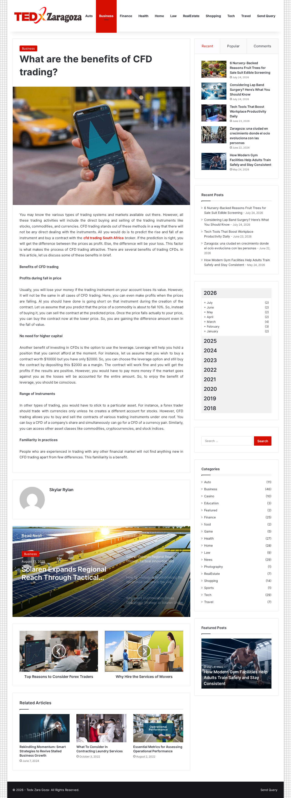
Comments (262, 46)
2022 (210, 370)
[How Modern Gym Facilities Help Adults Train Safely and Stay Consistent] (213, 161)
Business (106, 16)
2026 (210, 293)
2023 (210, 360)
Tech (231, 16)
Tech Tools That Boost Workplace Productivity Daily (248, 111)
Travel (246, 16)
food (207, 524)
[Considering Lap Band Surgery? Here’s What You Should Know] (213, 91)
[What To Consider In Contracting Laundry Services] (101, 728)
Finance (126, 16)
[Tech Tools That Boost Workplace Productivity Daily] (213, 112)
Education (211, 503)
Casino (209, 496)
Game (208, 531)
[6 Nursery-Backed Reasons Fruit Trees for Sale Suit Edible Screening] (213, 69)
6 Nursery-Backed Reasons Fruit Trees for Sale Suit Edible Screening (250, 67)
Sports (209, 588)
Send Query (266, 16)
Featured (210, 510)
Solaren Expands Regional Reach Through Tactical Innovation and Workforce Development (64, 573)
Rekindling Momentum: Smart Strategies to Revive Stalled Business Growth (43, 751)
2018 (210, 408)
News (208, 559)
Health (143, 16)
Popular (233, 46)
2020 (210, 389)
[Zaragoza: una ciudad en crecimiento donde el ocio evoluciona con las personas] (213, 134)
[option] (101, 571)
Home (159, 16)
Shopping (213, 16)
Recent (207, 46)
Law (173, 16)
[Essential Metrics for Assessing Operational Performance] (158, 728)
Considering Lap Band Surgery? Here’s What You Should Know (250, 89)
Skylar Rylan (61, 489)
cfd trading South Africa (103, 238)
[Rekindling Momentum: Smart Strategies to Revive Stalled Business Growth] (45, 728)
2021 (210, 379)
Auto (89, 16)
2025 (210, 341)
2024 (210, 350)
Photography (213, 566)
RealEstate (191, 16)
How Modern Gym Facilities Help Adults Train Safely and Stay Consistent (250, 160)
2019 (210, 398)
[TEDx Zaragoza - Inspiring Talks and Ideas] (47, 16)
